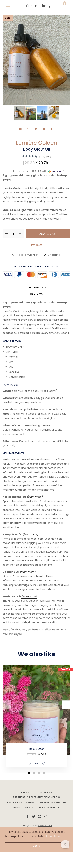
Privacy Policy (23, 807)
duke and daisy (36, 5)
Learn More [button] (53, 836)
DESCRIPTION (36, 287)
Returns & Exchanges (21, 802)
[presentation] (7, 705)
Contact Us (44, 792)
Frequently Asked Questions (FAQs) (36, 797)
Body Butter (36, 749)
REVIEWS (36, 294)
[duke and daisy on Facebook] (28, 816)
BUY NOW (37, 244)
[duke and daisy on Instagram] (45, 816)
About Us (27, 792)
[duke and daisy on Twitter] (33, 816)
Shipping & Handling (53, 802)
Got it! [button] (36, 845)
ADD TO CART (48, 233)
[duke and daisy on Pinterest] (39, 816)
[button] (36, 171)
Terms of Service (48, 807)
